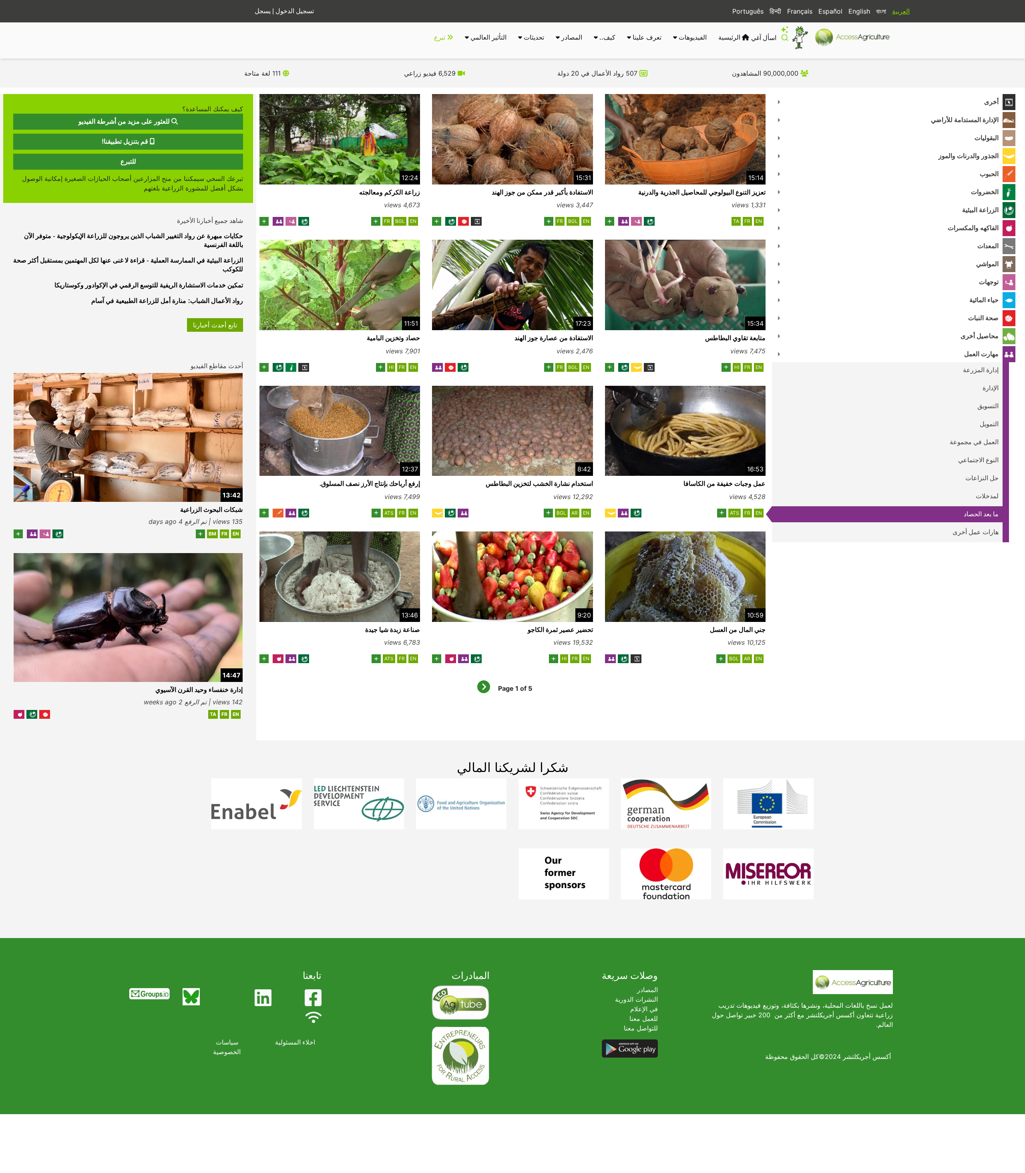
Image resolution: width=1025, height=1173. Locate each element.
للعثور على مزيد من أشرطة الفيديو (124, 121)
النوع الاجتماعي (978, 460)
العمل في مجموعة (974, 442)
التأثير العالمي (487, 37)
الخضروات (985, 191)
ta (736, 221)
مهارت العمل (981, 354)
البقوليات (987, 137)
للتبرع (128, 161)
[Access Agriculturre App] (630, 1048)
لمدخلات (987, 496)
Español (830, 11)
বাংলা (881, 11)
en (759, 221)
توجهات (989, 282)
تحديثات (533, 37)
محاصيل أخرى (980, 336)
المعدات (988, 246)
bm (212, 534)
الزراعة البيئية (980, 210)
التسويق (988, 406)
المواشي (987, 264)
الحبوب (989, 173)
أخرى (991, 101)
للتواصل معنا (641, 1028)
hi (736, 367)
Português (748, 11)
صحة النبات (983, 318)
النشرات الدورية (636, 999)
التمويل (989, 424)
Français (799, 11)
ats (734, 513)
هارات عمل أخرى (976, 532)
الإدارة (991, 388)
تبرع (440, 37)
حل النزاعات (982, 478)
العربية (901, 11)
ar (574, 513)
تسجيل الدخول (294, 11)
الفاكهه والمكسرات (973, 228)
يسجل (263, 11)
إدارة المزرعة (981, 370)
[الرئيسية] (855, 37)
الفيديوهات (692, 37)
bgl (573, 221)
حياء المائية (984, 300)
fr (747, 221)
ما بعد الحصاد (981, 514)
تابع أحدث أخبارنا (215, 325)
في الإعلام (644, 1009)
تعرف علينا (646, 37)
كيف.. (606, 37)
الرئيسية (730, 37)
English (859, 11)
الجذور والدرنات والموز (969, 155)
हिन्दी (775, 11)
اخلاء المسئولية (295, 1042)
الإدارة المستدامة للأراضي (965, 119)
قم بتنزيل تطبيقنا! (126, 141)
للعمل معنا (643, 1019)
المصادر (571, 37)
